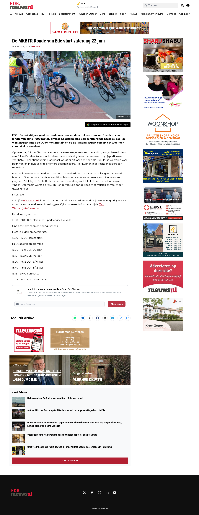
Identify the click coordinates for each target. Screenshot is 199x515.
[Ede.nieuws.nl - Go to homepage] (21, 492)
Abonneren (117, 304)
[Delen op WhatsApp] (74, 318)
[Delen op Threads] (90, 318)
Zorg (102, 14)
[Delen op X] (105, 318)
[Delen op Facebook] (97, 318)
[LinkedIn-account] (107, 492)
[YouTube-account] (114, 492)
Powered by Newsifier (99, 508)
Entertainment (67, 14)
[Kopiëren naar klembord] (120, 318)
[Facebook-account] (92, 492)
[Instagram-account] (99, 492)
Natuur (133, 14)
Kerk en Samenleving (152, 14)
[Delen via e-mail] (128, 318)
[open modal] (188, 5)
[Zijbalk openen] (11, 14)
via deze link (31, 200)
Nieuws (19, 14)
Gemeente (32, 14)
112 (42, 14)
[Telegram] (112, 318)
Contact (171, 14)
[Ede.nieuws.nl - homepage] (21, 5)
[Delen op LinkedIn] (82, 318)
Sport (123, 14)
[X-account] (84, 492)
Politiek (51, 14)
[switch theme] (183, 5)
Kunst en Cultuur (87, 14)
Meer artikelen (70, 460)
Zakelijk (112, 14)
